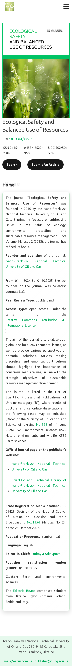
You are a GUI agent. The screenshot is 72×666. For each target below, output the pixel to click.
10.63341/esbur (20, 139)
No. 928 (41, 424)
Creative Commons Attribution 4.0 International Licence (36, 322)
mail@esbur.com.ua (18, 661)
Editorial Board (24, 591)
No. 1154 (33, 522)
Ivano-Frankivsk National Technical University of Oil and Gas (36, 263)
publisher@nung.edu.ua (51, 661)
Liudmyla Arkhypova (45, 554)
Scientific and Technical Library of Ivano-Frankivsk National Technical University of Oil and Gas (39, 485)
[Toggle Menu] (66, 6)
